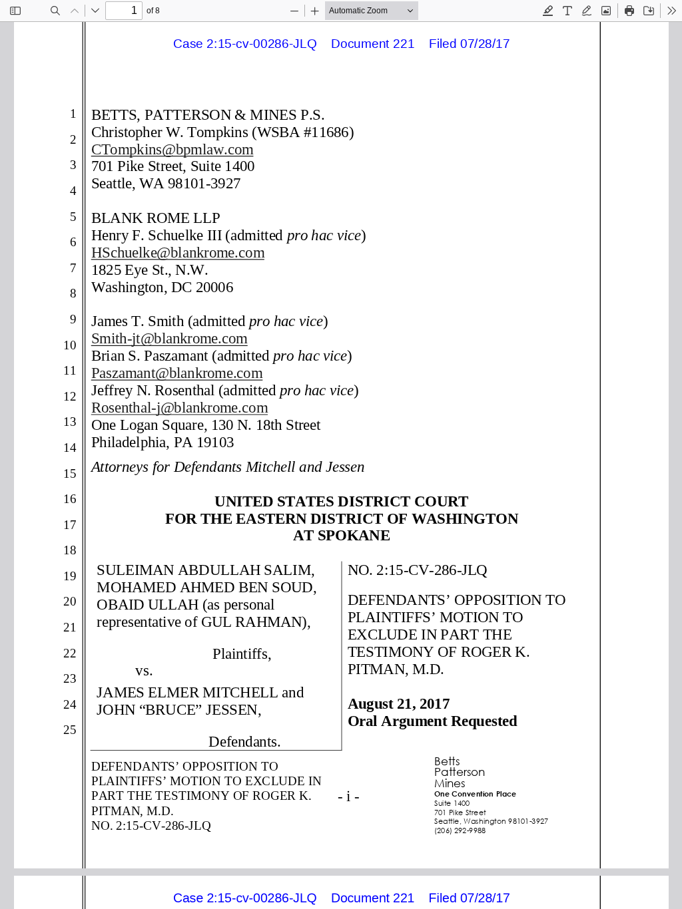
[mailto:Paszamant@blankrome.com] (178, 372)
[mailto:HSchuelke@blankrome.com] (179, 252)
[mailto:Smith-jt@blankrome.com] (170, 338)
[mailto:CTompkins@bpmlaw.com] (174, 148)
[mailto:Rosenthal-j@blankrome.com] (180, 407)
